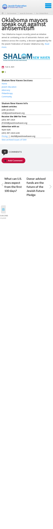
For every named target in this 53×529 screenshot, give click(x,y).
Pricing (4, 136)
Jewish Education (9, 87)
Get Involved (11, 13)
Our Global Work (42, 13)
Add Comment (15, 160)
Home (3, 13)
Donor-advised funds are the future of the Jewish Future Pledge (36, 186)
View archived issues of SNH (14, 139)
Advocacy (6, 90)
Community (7, 96)
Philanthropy (7, 93)
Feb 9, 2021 (9, 67)
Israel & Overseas (26, 13)
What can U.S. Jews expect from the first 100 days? (13, 184)
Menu (48, 5)
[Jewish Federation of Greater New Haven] (15, 6)
